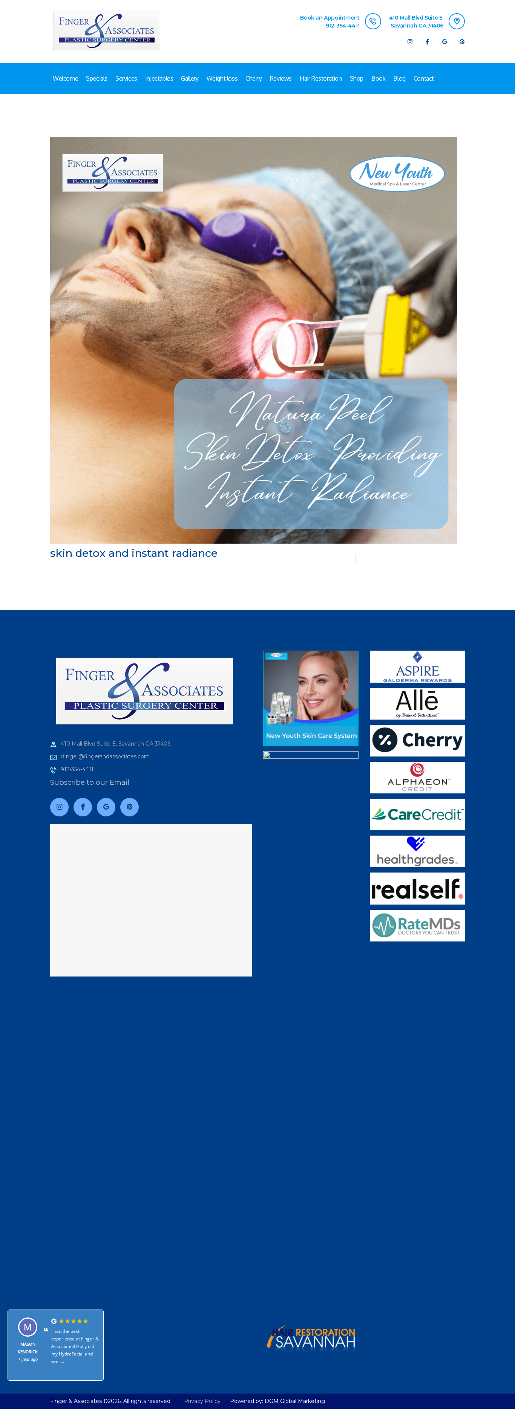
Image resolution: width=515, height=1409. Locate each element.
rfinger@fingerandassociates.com (105, 756)
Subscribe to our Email (89, 782)
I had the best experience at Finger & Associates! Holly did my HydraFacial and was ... (75, 1346)
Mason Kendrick (28, 1347)
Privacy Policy (202, 1401)
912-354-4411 (77, 769)
